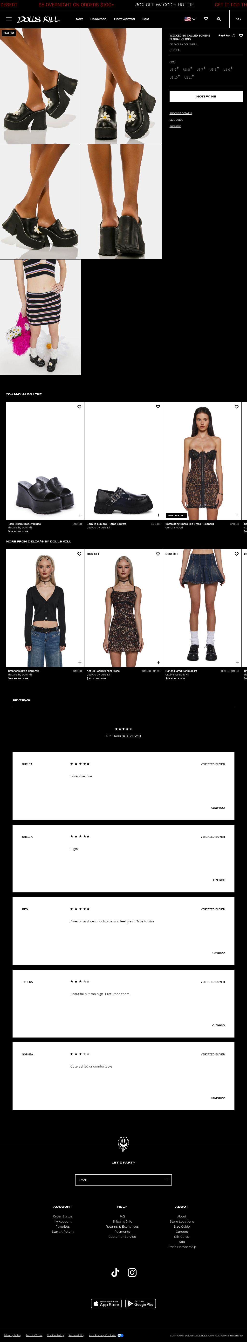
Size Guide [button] (176, 120)
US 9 (226, 69)
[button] (75, 4)
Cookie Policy (55, 1335)
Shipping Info (122, 1221)
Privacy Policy (12, 1335)
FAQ (122, 1216)
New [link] (79, 19)
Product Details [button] (181, 113)
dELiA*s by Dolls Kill (184, 44)
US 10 (174, 77)
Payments (122, 1231)
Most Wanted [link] (124, 19)
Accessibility (76, 1335)
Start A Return (63, 1231)
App (182, 1241)
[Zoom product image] (40, 86)
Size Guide (182, 1226)
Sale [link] (146, 19)
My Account (63, 1221)
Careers (182, 1231)
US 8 (213, 69)
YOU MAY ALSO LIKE (24, 394)
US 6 (186, 69)
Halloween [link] (98, 19)
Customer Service (122, 1236)
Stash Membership (182, 1247)
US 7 (200, 69)
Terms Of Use (34, 1335)
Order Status (62, 1216)
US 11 (188, 77)
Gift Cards (181, 1236)
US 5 (173, 69)
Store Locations (182, 1221)
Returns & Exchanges (122, 1226)
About (181, 1216)
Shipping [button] (175, 126)
